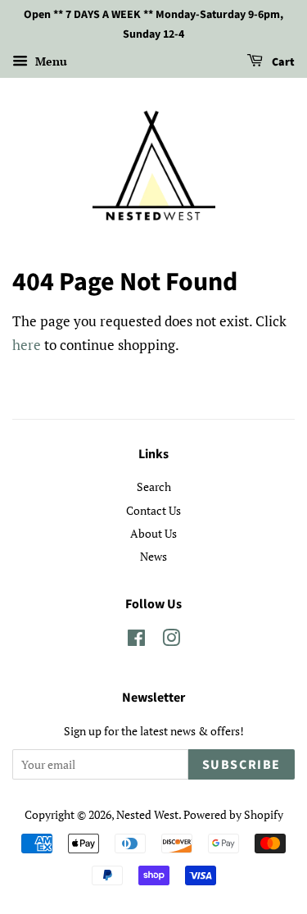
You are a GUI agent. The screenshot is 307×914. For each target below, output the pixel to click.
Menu (49, 61)
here (26, 344)
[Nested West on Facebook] (136, 640)
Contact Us (153, 510)
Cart (282, 62)
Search (154, 486)
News (153, 556)
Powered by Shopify (233, 814)
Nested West (147, 814)
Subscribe (241, 765)
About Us (153, 533)
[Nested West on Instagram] (171, 640)
